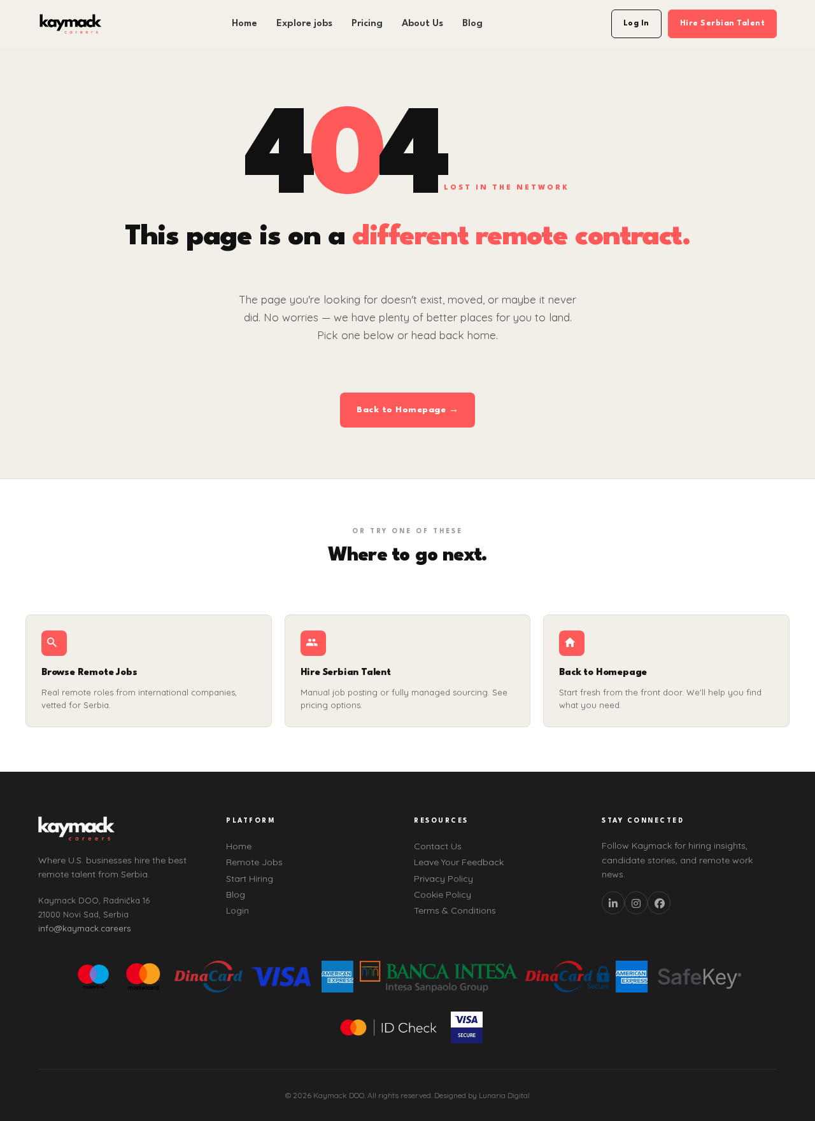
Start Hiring (249, 878)
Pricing (367, 24)
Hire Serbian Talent (722, 23)
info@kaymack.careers (84, 928)
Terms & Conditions (455, 910)
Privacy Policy (443, 878)
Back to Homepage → (407, 409)
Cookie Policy (442, 894)
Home (244, 24)
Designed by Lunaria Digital (482, 1095)
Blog (472, 24)
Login (237, 910)
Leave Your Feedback (459, 862)
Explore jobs (304, 24)
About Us (422, 24)
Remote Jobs (254, 862)
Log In (636, 23)
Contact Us (438, 846)
